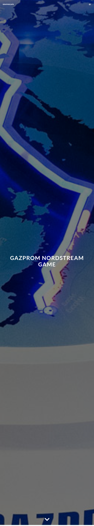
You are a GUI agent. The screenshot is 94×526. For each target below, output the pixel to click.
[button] (89, 4)
